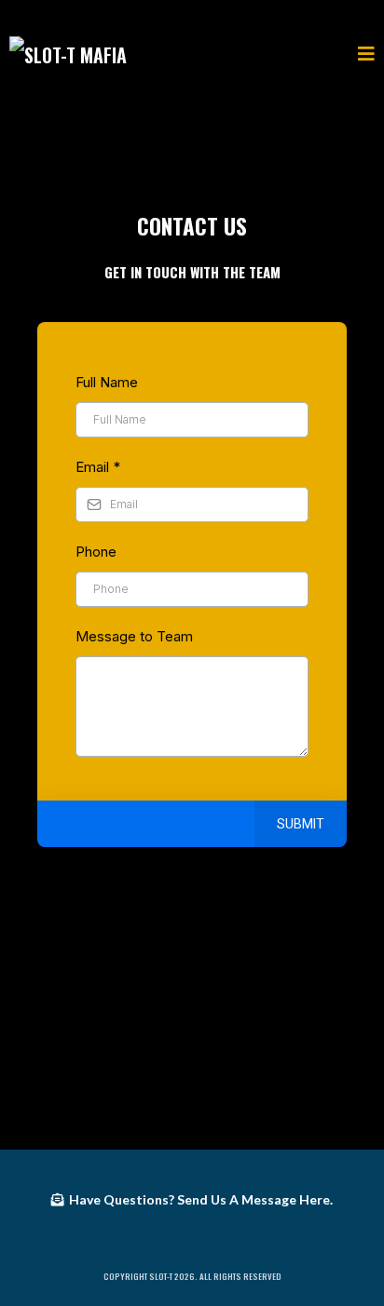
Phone (96, 551)
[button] (363, 53)
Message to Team (134, 636)
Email (97, 467)
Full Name (106, 382)
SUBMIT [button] (300, 823)
